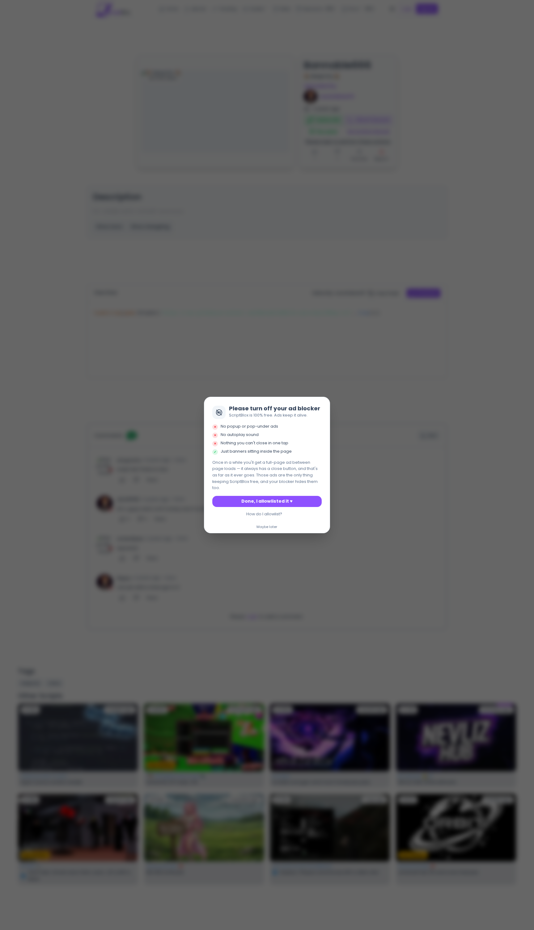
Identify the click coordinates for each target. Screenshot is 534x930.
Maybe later (266, 527)
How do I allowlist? (264, 514)
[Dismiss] (323, 403)
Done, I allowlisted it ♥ (267, 501)
